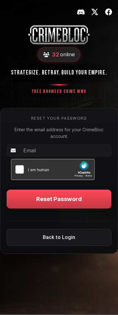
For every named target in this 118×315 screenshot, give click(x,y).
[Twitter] (94, 12)
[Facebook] (108, 12)
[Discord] (81, 12)
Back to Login (59, 237)
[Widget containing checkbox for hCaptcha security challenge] (53, 169)
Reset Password (59, 198)
